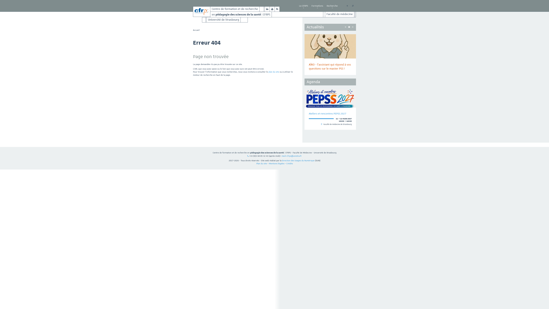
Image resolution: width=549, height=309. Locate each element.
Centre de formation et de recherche (235, 9)
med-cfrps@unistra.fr (292, 156)
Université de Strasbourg (223, 20)
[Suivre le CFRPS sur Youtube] (272, 9)
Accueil (196, 30)
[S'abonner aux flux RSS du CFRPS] (277, 9)
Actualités (315, 27)
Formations (317, 5)
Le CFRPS (303, 5)
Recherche (332, 5)
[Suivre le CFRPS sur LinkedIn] (267, 9)
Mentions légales (276, 163)
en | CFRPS (241, 14)
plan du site (273, 72)
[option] (330, 54)
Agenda (313, 81)
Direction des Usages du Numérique (298, 160)
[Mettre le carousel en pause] (349, 27)
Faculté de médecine (340, 14)
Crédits (289, 163)
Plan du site (261, 163)
